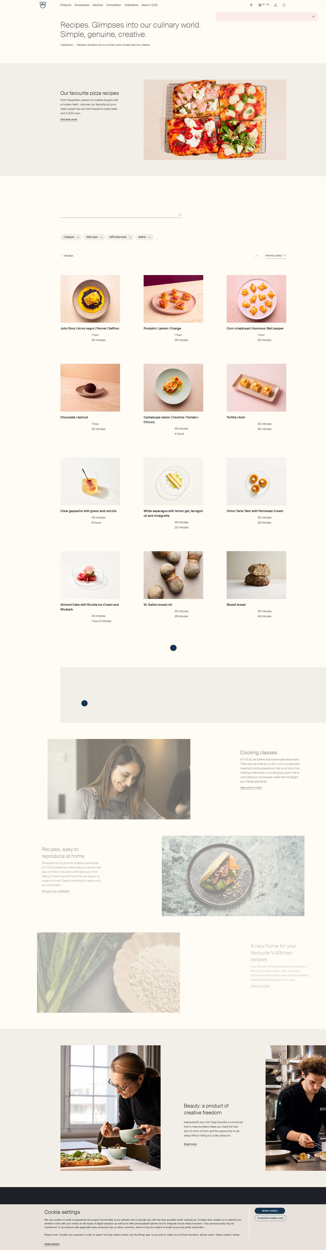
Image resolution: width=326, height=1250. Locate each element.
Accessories (82, 5)
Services (98, 5)
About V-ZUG (150, 5)
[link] (251, 5)
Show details (51, 1244)
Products (65, 5)
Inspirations (131, 5)
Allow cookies (270, 1210)
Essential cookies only (270, 1218)
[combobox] (276, 255)
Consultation (113, 5)
